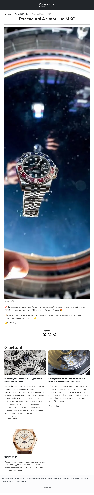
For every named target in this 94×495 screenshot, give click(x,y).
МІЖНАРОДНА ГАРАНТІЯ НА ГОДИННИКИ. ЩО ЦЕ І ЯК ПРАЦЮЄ (23, 380)
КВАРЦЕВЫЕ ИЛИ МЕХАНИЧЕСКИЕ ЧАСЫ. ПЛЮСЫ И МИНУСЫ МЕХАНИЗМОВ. (67, 380)
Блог (27, 14)
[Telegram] (54, 334)
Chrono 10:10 (19, 14)
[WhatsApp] (49, 334)
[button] (87, 5)
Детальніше (10, 424)
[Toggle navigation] (7, 4)
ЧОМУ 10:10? (10, 457)
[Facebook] (44, 334)
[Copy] (39, 334)
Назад (9, 14)
